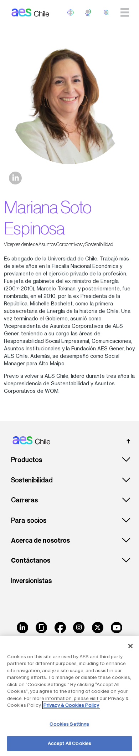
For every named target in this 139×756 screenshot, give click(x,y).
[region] (69, 696)
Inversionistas (31, 580)
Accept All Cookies (69, 743)
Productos (26, 459)
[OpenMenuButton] (70, 12)
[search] (106, 12)
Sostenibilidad (32, 480)
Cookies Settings (69, 724)
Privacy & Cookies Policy (71, 705)
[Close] (130, 646)
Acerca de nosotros (40, 540)
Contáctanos (30, 560)
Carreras (24, 500)
